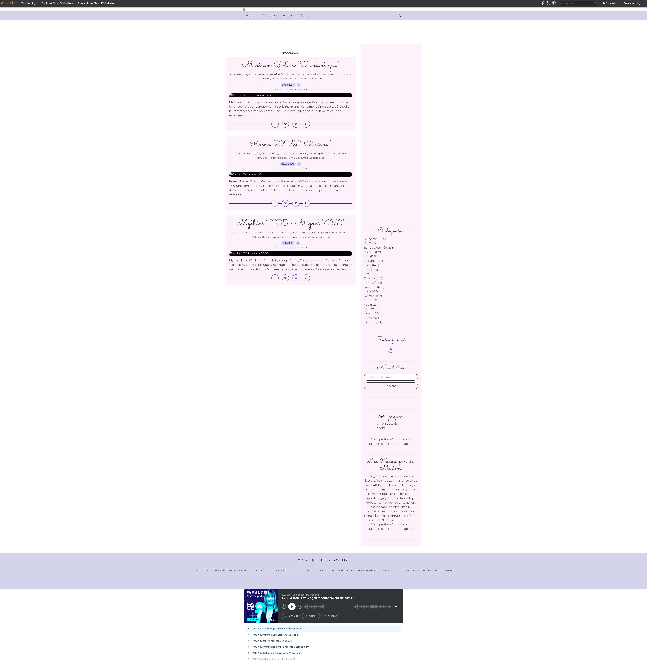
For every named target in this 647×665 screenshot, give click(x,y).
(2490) (375, 239)
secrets (285, 78)
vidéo (299, 157)
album (235, 232)
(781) (372, 309)
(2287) (380, 247)
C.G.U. (340, 570)
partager (313, 616)
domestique (316, 153)
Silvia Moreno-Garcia (302, 78)
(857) (373, 295)
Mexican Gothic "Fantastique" (290, 65)
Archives (289, 15)
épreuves (343, 153)
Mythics (256, 236)
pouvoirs (275, 236)
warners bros (316, 157)
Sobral (314, 236)
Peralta (282, 157)
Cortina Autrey (269, 153)
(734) (373, 322)
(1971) (373, 252)
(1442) (371, 269)
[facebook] (543, 3)
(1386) (371, 274)
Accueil (251, 15)
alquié (243, 232)
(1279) (373, 282)
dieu (308, 232)
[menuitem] (251, 15)
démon (300, 232)
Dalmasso (278, 232)
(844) (372, 300)
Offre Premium (389, 570)
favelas (316, 232)
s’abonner (293, 616)
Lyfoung (326, 232)
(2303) (370, 243)
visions (319, 78)
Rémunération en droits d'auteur (363, 570)
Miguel (346, 232)
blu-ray (246, 153)
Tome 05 (324, 236)
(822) (370, 304)
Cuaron (283, 153)
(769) (372, 313)
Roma (291, 157)
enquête (275, 74)
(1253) (374, 287)
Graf (265, 157)
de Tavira (294, 153)
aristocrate (235, 74)
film (259, 157)
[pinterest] (554, 3)
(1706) (373, 260)
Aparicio (236, 153)
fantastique (287, 74)
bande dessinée (257, 232)
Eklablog (342, 560)
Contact (306, 15)
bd (269, 232)
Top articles (297, 570)
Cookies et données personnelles (416, 570)
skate (306, 236)
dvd (335, 153)
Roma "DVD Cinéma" (290, 144)
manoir (305, 74)
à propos (332, 616)
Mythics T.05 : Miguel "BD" (290, 223)
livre (297, 74)
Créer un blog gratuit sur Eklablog (271, 570)
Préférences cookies (444, 570)
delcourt (290, 232)
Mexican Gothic (319, 74)
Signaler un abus (325, 570)
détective (263, 74)
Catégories (269, 15)
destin (303, 153)
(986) (371, 291)
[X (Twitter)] (548, 3)
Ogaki (265, 236)
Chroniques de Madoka (218, 570)
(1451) (371, 265)
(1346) (373, 278)
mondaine (345, 74)
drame (328, 153)
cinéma (256, 153)
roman (275, 78)
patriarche (264, 78)
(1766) (370, 256)
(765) (371, 317)
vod (305, 157)
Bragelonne (250, 74)
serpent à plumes (291, 236)
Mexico (334, 74)
